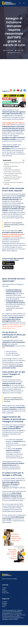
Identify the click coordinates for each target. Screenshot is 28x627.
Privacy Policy (5, 592)
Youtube (4, 605)
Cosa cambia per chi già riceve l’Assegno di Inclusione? (13, 174)
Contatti (4, 588)
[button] (20, 3)
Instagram (4, 603)
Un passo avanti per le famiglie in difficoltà (13, 183)
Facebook (4, 601)
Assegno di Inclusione (14, 52)
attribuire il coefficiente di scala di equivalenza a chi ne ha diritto (13, 235)
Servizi (3, 589)
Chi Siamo (4, 591)
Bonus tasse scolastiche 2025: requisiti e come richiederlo (12, 554)
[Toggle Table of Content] (22, 160)
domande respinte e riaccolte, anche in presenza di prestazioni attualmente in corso (13, 326)
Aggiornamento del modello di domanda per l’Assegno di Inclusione (12, 178)
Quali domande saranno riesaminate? (11, 167)
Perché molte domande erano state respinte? (14, 163)
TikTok (3, 606)
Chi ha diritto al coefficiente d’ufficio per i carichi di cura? (12, 170)
